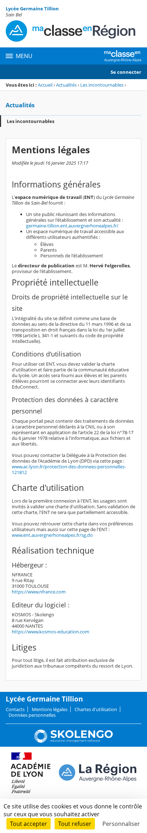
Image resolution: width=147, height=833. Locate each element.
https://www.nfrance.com (39, 591)
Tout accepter (28, 824)
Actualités (66, 85)
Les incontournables (101, 85)
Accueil (45, 85)
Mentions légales (49, 709)
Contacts (15, 709)
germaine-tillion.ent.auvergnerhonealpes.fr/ (72, 225)
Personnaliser (121, 824)
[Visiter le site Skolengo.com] (73, 741)
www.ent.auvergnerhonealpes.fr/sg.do (52, 535)
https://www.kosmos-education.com (50, 631)
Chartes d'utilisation (96, 709)
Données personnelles (32, 715)
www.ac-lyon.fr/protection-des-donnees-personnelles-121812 (69, 469)
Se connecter (126, 72)
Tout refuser (74, 824)
